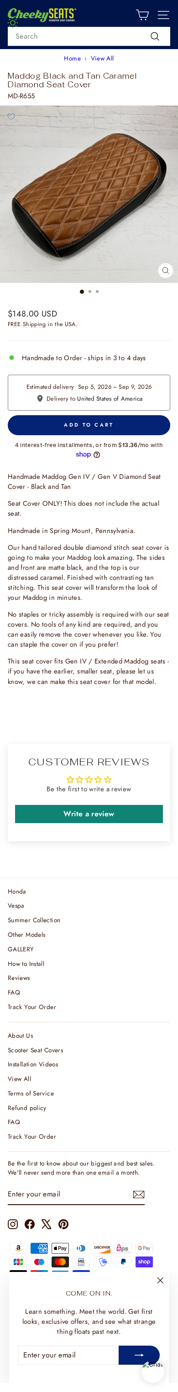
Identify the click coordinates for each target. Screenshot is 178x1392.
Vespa (16, 905)
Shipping (34, 324)
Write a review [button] (88, 814)
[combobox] (89, 36)
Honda (17, 891)
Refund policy (27, 1107)
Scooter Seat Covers (35, 1050)
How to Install (26, 963)
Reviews (19, 977)
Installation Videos (33, 1064)
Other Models (26, 934)
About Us (20, 1035)
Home (72, 58)
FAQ (14, 992)
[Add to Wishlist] (11, 116)
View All (102, 58)
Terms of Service (31, 1093)
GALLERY (21, 949)
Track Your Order (32, 1006)
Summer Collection (34, 920)
